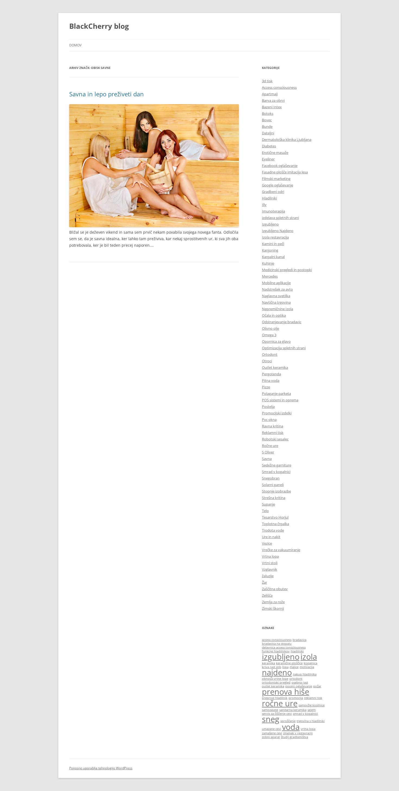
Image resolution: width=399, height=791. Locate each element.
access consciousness (277, 640)
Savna (267, 458)
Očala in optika (274, 315)
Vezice (267, 543)
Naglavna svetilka (276, 295)
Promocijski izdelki (277, 413)
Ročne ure (270, 445)
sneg (270, 719)
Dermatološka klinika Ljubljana (286, 139)
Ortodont (269, 354)
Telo (265, 510)
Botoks (267, 113)
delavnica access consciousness (284, 647)
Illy (264, 204)
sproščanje (288, 721)
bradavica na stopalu (277, 644)
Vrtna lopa (270, 556)
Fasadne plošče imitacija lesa (285, 172)
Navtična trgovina (276, 302)
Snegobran (271, 478)
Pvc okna (269, 419)
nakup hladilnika (304, 674)
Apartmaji (270, 93)
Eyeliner (268, 159)
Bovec (267, 119)
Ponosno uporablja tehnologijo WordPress (100, 768)
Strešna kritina (273, 497)
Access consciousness (279, 87)
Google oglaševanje (277, 185)
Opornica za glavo (276, 341)
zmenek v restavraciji (298, 733)
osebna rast (300, 682)
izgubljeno (280, 656)
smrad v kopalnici (305, 714)
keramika (268, 663)
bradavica (299, 640)
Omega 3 (269, 334)
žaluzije (268, 575)
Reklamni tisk (272, 432)
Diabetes (269, 146)
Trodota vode (273, 530)
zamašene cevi (272, 733)
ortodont (295, 679)
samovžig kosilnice (312, 705)
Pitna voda (270, 380)
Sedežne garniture (276, 465)
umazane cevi (271, 729)
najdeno (277, 672)
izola (308, 656)
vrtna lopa (308, 729)
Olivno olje (270, 328)
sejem (312, 710)
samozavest (270, 710)
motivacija (307, 667)
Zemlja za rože (273, 601)
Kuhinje (268, 263)
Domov (75, 45)
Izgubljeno (270, 224)
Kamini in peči (273, 243)
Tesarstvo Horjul (275, 517)
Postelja (268, 406)
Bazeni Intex (272, 106)
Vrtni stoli (269, 562)
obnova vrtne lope (275, 679)
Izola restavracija (275, 237)
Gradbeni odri (273, 191)
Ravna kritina (272, 426)
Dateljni (268, 133)
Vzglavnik (269, 569)
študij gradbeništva (294, 737)
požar (317, 686)
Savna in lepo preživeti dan (106, 94)
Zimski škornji (273, 608)
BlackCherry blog (99, 26)
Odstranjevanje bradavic (281, 321)
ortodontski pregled (276, 682)
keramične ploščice (289, 663)
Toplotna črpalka (275, 523)
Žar (264, 582)
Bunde (267, 126)
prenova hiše (285, 691)
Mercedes (270, 276)
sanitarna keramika (292, 710)
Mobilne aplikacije (276, 282)
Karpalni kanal (273, 256)
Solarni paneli (273, 484)
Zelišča (267, 595)
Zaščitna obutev (275, 588)
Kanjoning (270, 250)
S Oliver (268, 452)
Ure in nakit (271, 536)
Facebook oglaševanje (279, 165)
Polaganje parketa (276, 393)
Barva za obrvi (273, 100)
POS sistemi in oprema (280, 400)
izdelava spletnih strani (280, 217)
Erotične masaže (275, 152)
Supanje (268, 504)
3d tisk (267, 80)
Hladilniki (269, 198)
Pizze (266, 387)
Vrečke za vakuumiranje (281, 549)
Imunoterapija (273, 211)
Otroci (267, 360)
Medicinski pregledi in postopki (287, 269)
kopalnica (310, 663)
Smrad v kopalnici (276, 471)
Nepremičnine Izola (277, 308)
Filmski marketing (276, 178)
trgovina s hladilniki (311, 721)
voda (291, 727)
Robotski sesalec (275, 439)
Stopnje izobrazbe (276, 491)
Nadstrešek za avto (277, 289)
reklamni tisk (313, 698)
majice (294, 667)
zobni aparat (271, 737)
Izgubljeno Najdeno (277, 230)
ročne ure (279, 703)
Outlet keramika (275, 367)
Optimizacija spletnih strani (284, 347)
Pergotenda (271, 373)
